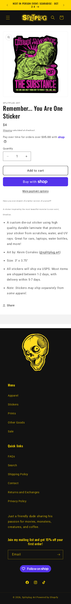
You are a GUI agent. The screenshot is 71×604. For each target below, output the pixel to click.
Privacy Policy (17, 501)
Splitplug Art (29, 597)
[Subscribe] (58, 554)
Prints (12, 413)
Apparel (13, 395)
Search (12, 465)
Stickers (13, 404)
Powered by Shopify (47, 597)
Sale (10, 431)
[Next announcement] (63, 5)
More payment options (35, 191)
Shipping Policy (18, 474)
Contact (13, 483)
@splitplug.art (50, 252)
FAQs (11, 456)
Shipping (7, 130)
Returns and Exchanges (23, 492)
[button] (8, 17)
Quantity (8, 148)
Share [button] (11, 305)
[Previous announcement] (7, 5)
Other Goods (16, 422)
